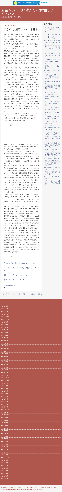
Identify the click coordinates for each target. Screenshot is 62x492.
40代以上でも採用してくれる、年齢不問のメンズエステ (52, 77)
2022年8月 (5, 420)
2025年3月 (5, 338)
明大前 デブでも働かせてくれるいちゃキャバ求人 (19, 263)
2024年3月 (5, 370)
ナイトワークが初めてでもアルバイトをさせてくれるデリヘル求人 (52, 36)
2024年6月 (5, 362)
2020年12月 (5, 452)
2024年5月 (5, 364)
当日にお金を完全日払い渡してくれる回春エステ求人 (52, 103)
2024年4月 (5, 367)
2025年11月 (5, 317)
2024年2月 (5, 372)
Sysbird (41, 489)
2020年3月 (5, 476)
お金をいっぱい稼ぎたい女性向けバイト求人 (28, 11)
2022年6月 (5, 425)
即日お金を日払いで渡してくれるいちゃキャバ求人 (52, 29)
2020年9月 (5, 460)
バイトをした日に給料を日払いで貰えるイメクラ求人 (52, 42)
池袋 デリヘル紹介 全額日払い (32, 295)
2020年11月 (5, 455)
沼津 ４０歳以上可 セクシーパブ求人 (52, 150)
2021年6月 (5, 436)
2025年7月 (5, 327)
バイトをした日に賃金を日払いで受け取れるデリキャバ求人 (52, 145)
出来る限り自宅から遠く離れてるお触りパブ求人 (52, 159)
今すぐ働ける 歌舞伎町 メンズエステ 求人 (52, 118)
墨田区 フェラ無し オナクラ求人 (14, 280)
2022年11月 (5, 412)
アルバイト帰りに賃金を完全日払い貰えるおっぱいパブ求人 (52, 49)
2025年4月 (5, 335)
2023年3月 (5, 402)
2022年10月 (5, 415)
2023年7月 (5, 391)
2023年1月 (5, 407)
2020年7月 (5, 465)
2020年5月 (5, 471)
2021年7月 (5, 433)
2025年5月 (5, 333)
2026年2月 (5, 309)
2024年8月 (5, 356)
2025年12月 (5, 314)
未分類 (6, 287)
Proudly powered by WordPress (10, 489)
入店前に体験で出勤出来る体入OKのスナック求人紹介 (52, 88)
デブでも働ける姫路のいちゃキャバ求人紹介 (52, 108)
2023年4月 (5, 399)
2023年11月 (5, 380)
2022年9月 (5, 418)
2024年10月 (5, 351)
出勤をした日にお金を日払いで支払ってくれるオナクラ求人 (52, 123)
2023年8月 (5, 388)
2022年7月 (5, 423)
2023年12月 (5, 378)
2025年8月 (5, 325)
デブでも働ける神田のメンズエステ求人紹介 (52, 133)
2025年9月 (5, 322)
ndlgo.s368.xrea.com (10, 285)
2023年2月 (5, 404)
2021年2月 (5, 447)
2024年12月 (5, 346)
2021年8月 (5, 431)
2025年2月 (5, 340)
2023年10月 (5, 383)
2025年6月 (5, 330)
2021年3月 (5, 444)
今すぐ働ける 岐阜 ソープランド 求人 (52, 128)
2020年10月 (5, 457)
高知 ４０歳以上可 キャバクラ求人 (52, 173)
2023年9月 (5, 386)
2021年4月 (5, 441)
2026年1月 (5, 311)
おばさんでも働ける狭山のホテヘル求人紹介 (52, 155)
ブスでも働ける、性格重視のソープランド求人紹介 (52, 183)
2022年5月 (5, 428)
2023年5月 (5, 396)
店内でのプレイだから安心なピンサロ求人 (52, 168)
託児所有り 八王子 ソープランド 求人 (52, 93)
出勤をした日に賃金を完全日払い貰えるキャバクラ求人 (52, 138)
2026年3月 (5, 306)
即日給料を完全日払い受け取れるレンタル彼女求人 (52, 55)
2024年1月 (5, 375)
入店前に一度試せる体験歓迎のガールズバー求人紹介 (52, 61)
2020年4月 (5, 473)
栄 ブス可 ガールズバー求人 (10, 295)
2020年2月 (5, 479)
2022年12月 (5, 410)
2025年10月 (5, 319)
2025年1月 (5, 343)
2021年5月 (5, 439)
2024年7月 (5, 359)
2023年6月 (5, 394)
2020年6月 (5, 468)
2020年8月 (5, 463)
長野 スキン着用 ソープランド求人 (15, 275)
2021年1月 (5, 449)
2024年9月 (5, 354)
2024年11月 (5, 348)
